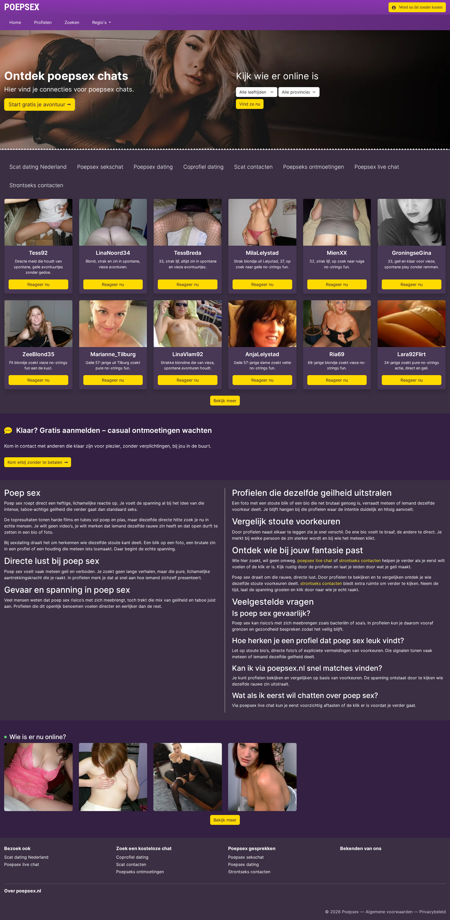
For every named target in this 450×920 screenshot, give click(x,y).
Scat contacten (253, 167)
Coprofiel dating (203, 167)
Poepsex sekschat (100, 167)
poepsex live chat (314, 560)
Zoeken (72, 22)
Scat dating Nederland (38, 167)
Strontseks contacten (36, 185)
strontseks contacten (360, 560)
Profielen (43, 22)
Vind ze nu (249, 104)
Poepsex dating (153, 167)
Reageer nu (38, 284)
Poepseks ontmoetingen (313, 167)
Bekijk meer (225, 400)
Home (15, 22)
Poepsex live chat (376, 167)
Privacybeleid (432, 911)
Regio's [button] (100, 22)
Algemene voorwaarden (389, 911)
